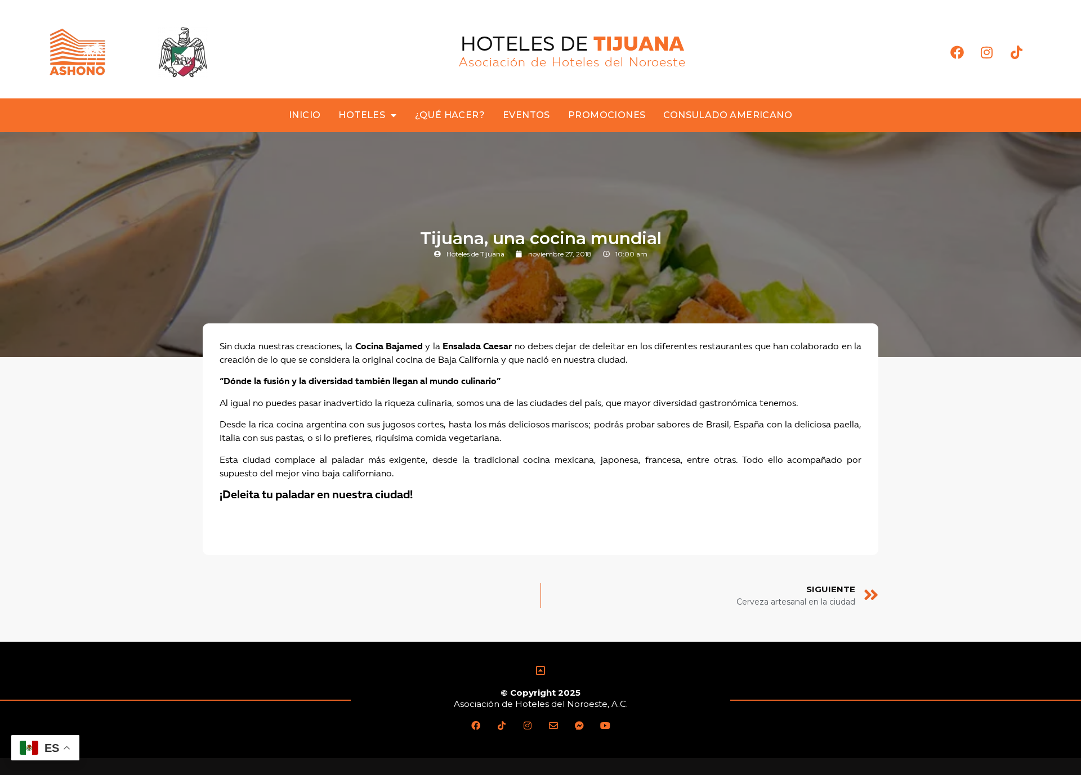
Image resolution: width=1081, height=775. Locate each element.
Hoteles (361, 115)
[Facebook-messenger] (579, 725)
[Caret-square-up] (540, 670)
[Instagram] (987, 52)
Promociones (606, 115)
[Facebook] (957, 52)
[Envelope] (553, 725)
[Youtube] (605, 725)
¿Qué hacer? (450, 115)
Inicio (304, 115)
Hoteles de (573, 45)
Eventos (526, 115)
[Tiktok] (1016, 52)
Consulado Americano (727, 115)
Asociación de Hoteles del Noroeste (572, 63)
